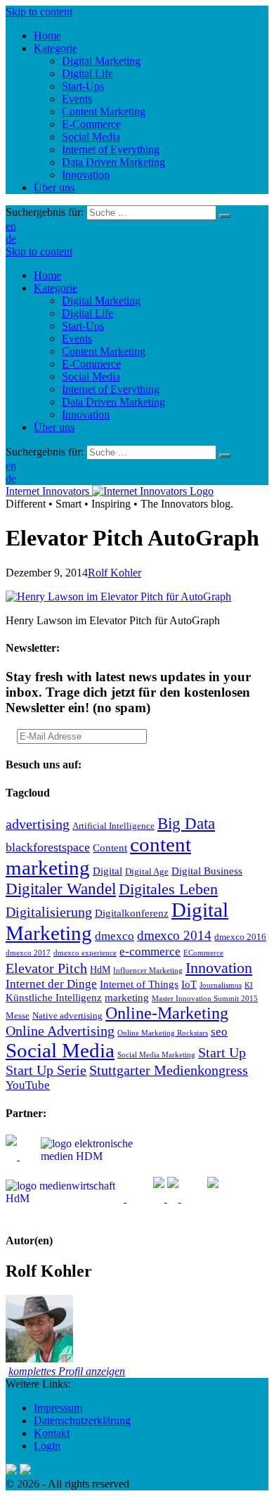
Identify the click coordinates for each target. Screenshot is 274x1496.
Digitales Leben (168, 889)
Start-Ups (83, 326)
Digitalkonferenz (132, 913)
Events (77, 338)
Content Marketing (103, 351)
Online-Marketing (166, 1013)
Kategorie (55, 288)
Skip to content (39, 12)
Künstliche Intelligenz (54, 997)
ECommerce (203, 953)
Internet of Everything (110, 389)
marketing (127, 997)
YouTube (28, 1085)
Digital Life (87, 313)
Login (47, 1446)
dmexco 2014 (174, 935)
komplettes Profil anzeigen (66, 1371)
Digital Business (206, 871)
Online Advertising (60, 1030)
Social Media (91, 376)
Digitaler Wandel (61, 888)
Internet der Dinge (51, 984)
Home (47, 275)
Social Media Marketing (156, 1055)
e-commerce (150, 951)
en (11, 226)
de (11, 239)
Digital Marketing (101, 301)
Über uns (54, 427)
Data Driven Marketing (113, 402)
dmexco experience (85, 953)
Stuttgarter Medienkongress (168, 1070)
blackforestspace (48, 847)
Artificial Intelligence (113, 826)
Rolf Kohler (114, 573)
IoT (189, 984)
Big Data (186, 823)
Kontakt (52, 1433)
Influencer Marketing (148, 970)
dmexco (114, 936)
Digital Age (147, 872)
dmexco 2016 (240, 937)
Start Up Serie (46, 1070)
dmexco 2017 (28, 953)
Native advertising (67, 1016)
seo (219, 1031)
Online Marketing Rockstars (162, 1033)
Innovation (86, 414)
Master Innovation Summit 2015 (205, 998)
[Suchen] (224, 216)
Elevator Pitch (46, 968)
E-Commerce (91, 364)
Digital (107, 871)
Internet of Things (139, 984)
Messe (18, 1016)
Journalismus (221, 985)
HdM (100, 970)
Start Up (222, 1052)
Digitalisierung (49, 912)
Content (110, 847)
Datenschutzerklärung (82, 1420)
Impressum (58, 1408)
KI (248, 985)
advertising (38, 824)
